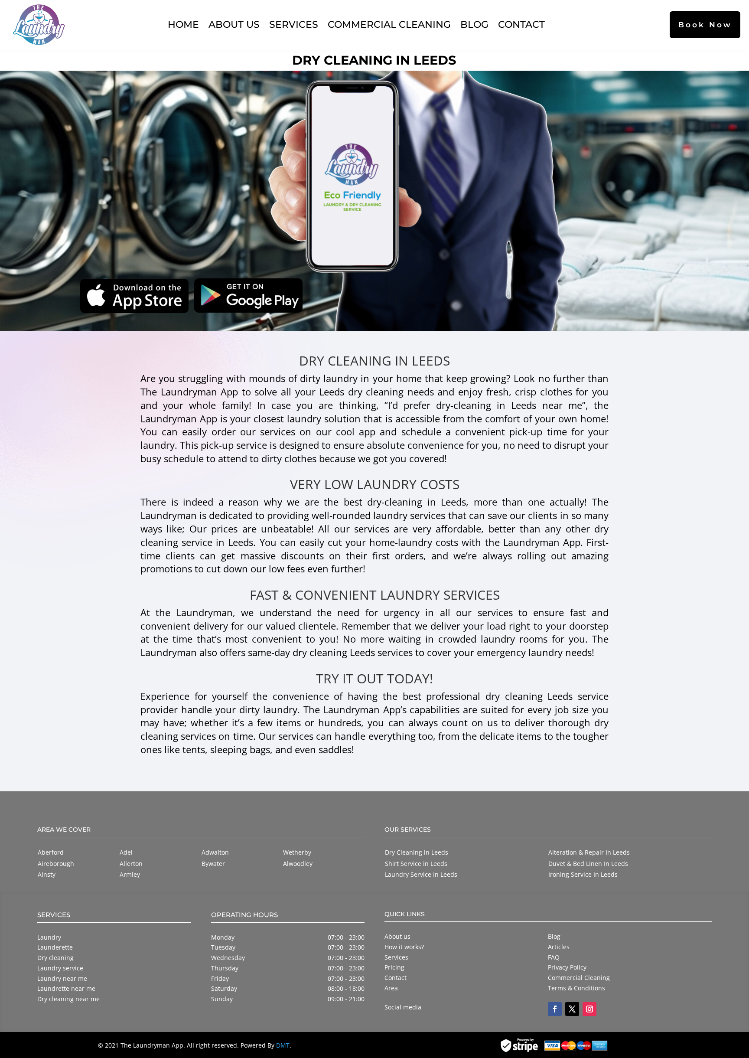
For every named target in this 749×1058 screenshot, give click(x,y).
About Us (234, 24)
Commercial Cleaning (389, 24)
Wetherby (297, 852)
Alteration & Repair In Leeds (589, 852)
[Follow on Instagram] (589, 1009)
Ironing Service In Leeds (583, 874)
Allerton (131, 863)
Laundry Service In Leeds (421, 874)
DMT (283, 1045)
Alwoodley (298, 863)
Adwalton (215, 852)
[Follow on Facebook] (555, 1009)
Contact (521, 24)
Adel (126, 852)
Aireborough (56, 863)
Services (293, 24)
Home (183, 24)
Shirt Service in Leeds (416, 863)
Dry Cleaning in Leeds (416, 852)
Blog (474, 24)
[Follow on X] (572, 1009)
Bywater (213, 863)
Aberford (51, 852)
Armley (130, 874)
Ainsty (46, 874)
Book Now (705, 24)
